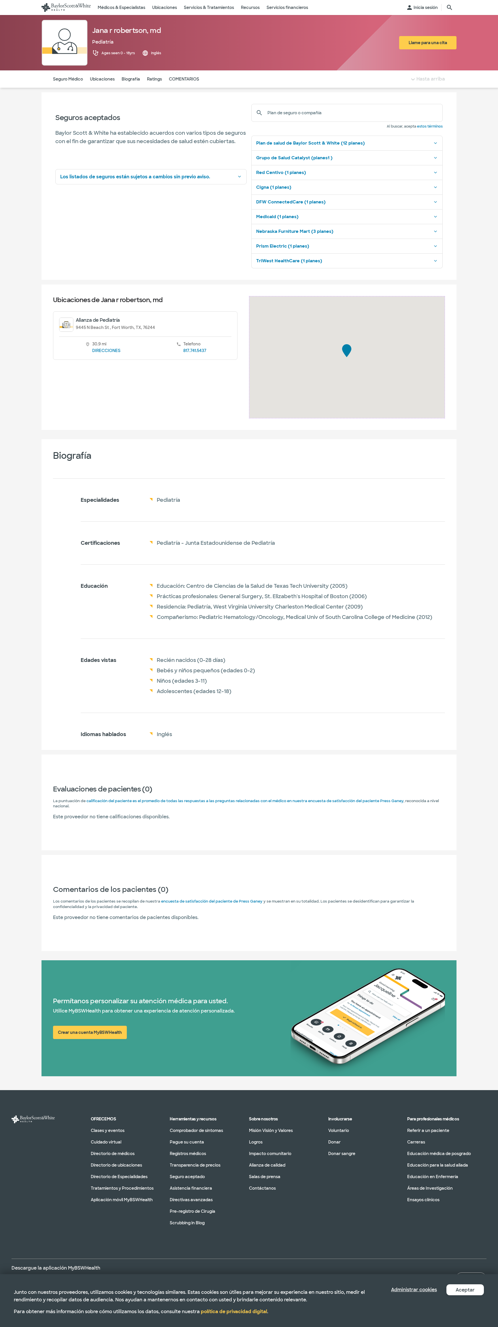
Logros (256, 1142)
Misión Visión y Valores (271, 1130)
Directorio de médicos (113, 1153)
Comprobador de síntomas (196, 1130)
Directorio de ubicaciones (116, 1165)
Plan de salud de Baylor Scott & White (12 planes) (310, 143)
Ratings (154, 79)
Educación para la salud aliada (437, 1165)
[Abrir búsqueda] (449, 7)
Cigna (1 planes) (273, 187)
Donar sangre (341, 1153)
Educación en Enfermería (432, 1176)
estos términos (430, 126)
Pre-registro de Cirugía (192, 1211)
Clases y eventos (107, 1130)
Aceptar (465, 1290)
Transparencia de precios (195, 1165)
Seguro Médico (68, 79)
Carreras (416, 1142)
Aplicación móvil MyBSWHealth (122, 1199)
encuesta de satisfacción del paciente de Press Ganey (212, 901)
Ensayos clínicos (423, 1199)
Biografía (131, 79)
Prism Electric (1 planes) (282, 246)
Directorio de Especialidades (119, 1176)
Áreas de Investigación (430, 1188)
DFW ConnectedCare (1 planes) (291, 202)
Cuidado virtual (106, 1142)
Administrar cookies (414, 1290)
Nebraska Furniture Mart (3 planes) (294, 231)
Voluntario (338, 1130)
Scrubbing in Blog (187, 1222)
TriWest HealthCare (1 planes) (289, 260)
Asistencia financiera (191, 1188)
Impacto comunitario (270, 1153)
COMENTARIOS (184, 79)
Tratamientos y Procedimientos (122, 1188)
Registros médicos (188, 1153)
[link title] (66, 7)
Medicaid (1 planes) (277, 216)
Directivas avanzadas (191, 1199)
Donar (334, 1142)
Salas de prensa (264, 1176)
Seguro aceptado (187, 1176)
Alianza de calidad (267, 1165)
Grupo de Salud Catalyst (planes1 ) (294, 157)
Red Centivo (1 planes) (281, 172)
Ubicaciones (102, 79)
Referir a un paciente (428, 1130)
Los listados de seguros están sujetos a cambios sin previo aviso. (135, 176)
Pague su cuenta (187, 1142)
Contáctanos (262, 1188)
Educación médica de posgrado (439, 1153)
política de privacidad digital (234, 1312)
